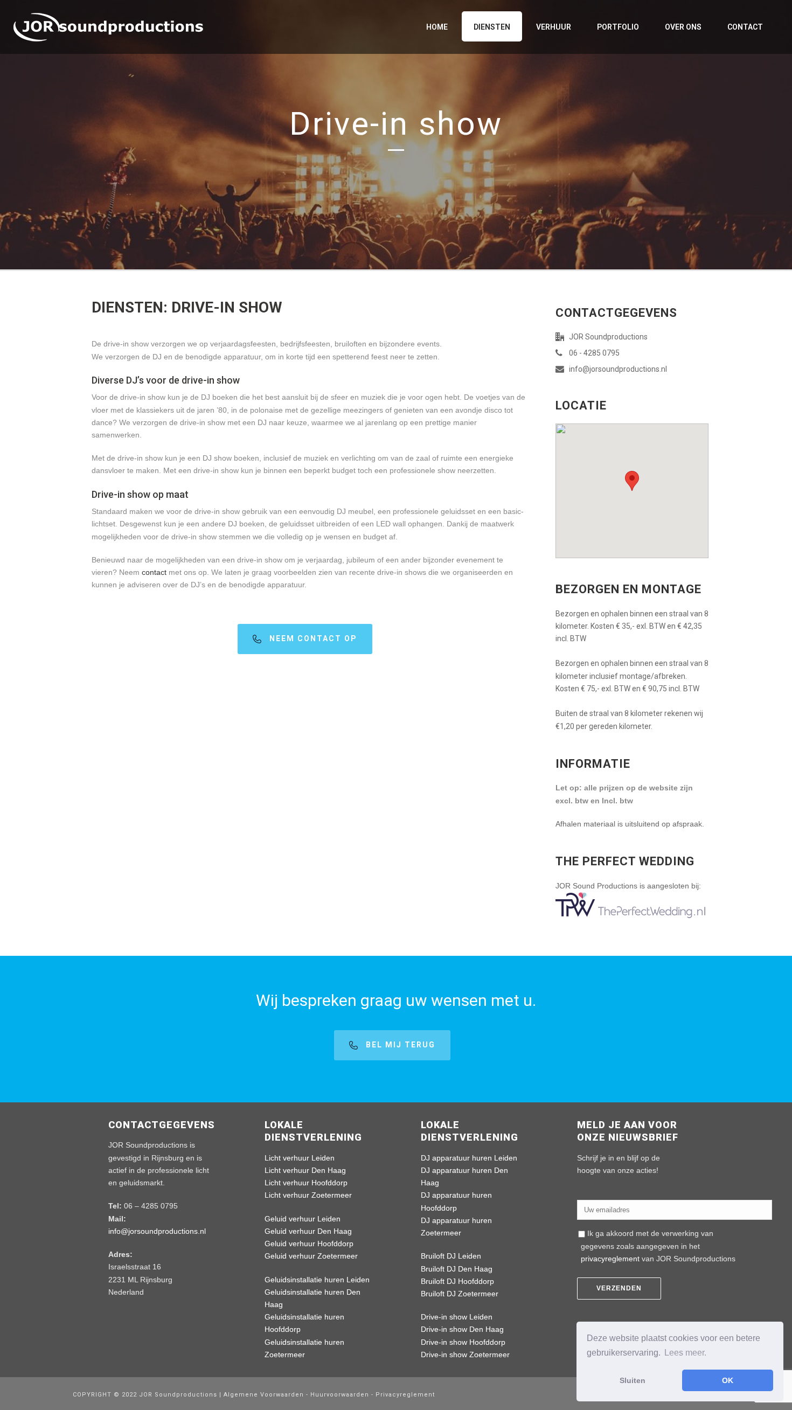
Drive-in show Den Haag (462, 1329)
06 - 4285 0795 (594, 353)
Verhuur (553, 27)
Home (437, 27)
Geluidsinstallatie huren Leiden (317, 1279)
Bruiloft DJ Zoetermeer (459, 1293)
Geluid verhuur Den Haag (308, 1231)
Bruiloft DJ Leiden (451, 1256)
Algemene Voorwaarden (265, 1394)
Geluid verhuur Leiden (303, 1218)
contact (154, 572)
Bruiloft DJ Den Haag (456, 1269)
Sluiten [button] (632, 1380)
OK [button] (727, 1380)
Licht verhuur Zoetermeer (308, 1195)
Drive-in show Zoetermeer (465, 1354)
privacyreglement (610, 1258)
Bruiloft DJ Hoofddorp (457, 1281)
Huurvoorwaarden (339, 1394)
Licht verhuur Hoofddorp (306, 1182)
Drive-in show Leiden (456, 1316)
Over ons (683, 27)
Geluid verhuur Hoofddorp (309, 1243)
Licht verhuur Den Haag (305, 1170)
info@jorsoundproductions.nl (618, 369)
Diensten (492, 27)
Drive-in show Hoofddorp (463, 1342)
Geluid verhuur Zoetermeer (311, 1256)
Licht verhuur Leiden (300, 1158)
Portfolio (618, 27)
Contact (745, 27)
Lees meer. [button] (685, 1352)
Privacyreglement (405, 1394)
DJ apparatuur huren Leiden (469, 1158)
